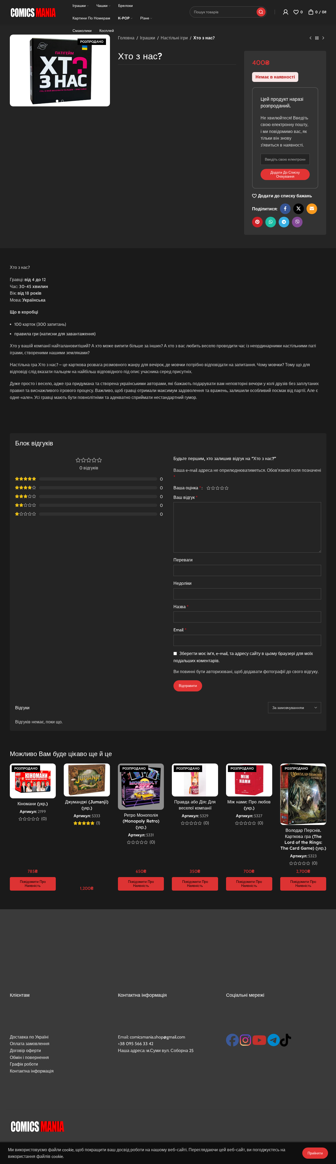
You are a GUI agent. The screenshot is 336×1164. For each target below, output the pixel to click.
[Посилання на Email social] (312, 208)
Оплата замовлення (29, 1043)
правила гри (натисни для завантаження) (55, 333)
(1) (98, 823)
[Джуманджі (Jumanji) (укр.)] (87, 780)
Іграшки (147, 37)
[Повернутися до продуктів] (317, 38)
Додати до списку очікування (285, 174)
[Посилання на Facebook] (285, 208)
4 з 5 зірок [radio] (222, 488)
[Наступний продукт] (323, 38)
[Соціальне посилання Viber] (297, 222)
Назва (181, 606)
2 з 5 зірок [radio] (213, 488)
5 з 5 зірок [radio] (226, 488)
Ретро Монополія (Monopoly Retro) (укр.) (141, 821)
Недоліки (182, 583)
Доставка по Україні (29, 1037)
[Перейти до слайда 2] (62, 101)
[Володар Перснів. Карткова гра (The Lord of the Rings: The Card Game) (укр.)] (303, 794)
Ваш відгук (185, 497)
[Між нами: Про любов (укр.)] (249, 780)
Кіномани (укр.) (33, 803)
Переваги (183, 559)
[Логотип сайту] (33, 11)
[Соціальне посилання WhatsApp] (270, 222)
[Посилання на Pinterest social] (257, 222)
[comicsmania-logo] (37, 1126)
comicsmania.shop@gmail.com (157, 1037)
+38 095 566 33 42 (135, 1043)
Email (179, 629)
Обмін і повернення (29, 1057)
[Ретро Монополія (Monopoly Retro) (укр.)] (141, 787)
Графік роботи (24, 1064)
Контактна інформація (32, 1071)
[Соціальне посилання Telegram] (284, 222)
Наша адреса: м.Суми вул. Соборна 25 (156, 1050)
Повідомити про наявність (33, 883)
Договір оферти (25, 1050)
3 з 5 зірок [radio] (217, 488)
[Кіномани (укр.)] (33, 781)
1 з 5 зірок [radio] (208, 488)
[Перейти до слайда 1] (57, 101)
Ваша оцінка (187, 488)
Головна (126, 37)
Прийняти (315, 1153)
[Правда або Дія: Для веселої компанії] (195, 780)
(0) (44, 819)
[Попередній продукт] (310, 38)
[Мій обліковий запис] (285, 12)
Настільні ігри (174, 37)
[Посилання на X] (298, 208)
